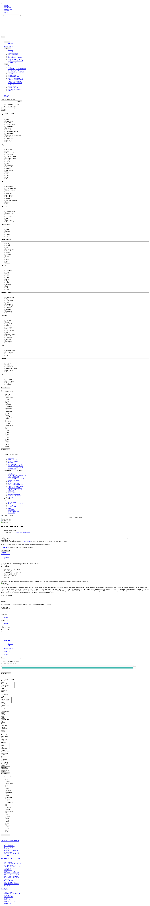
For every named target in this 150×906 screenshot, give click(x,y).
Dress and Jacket (10, 153)
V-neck (8, 343)
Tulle (7, 289)
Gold (7, 437)
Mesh (7, 279)
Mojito (8, 396)
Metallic (8, 231)
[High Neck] (5, 747)
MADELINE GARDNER (15, 489)
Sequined (8, 284)
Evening (8, 128)
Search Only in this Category (11, 104)
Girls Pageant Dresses (12, 131)
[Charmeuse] (4, 728)
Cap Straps (9, 379)
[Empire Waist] (5, 753)
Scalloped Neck (10, 334)
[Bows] (5, 724)
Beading (8, 245)
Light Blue (9, 406)
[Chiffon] (4, 730)
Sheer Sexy (9, 168)
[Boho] (5, 691)
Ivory (7, 434)
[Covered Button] (5, 705)
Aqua (7, 403)
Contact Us (7, 611)
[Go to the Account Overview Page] (1, 3)
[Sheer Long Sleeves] (6, 764)
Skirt (7, 172)
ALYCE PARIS (12, 502)
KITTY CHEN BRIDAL (15, 488)
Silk (7, 286)
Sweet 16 (8, 142)
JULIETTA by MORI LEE (15, 484)
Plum (7, 427)
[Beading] (5, 722)
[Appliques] (5, 721)
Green (7, 399)
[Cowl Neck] (5, 744)
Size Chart (3, 552)
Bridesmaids (9, 121)
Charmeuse (9, 270)
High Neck (9, 324)
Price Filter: (7, 106)
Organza (8, 281)
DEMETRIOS (12, 481)
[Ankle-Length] (4, 736)
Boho (7, 151)
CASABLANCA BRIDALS (16, 478)
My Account (7, 7)
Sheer (7, 218)
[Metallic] (3, 715)
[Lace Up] (5, 708)
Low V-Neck (9, 327)
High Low (9, 193)
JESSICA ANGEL (13, 461)
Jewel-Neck (9, 325)
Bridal (7, 119)
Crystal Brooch (10, 249)
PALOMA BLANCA (14, 494)
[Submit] (20, 15)
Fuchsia (8, 423)
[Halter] (5, 745)
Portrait (8, 332)
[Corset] (6, 702)
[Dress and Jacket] (5, 693)
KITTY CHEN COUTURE (15, 486)
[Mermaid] (5, 755)
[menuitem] (76, 6)
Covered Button (10, 211)
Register (6, 10)
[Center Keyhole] (6, 701)
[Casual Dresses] (7, 685)
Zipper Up (9, 220)
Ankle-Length (10, 297)
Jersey (7, 275)
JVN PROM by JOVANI (15, 464)
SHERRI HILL (12, 469)
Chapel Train (9, 300)
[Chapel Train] (4, 739)
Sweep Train (9, 309)
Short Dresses (9, 170)
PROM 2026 (11, 510)
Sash (7, 261)
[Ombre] (3, 717)
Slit (7, 204)
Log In (6, 12)
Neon (7, 233)
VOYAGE (11, 497)
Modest (8, 161)
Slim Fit (8, 355)
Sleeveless (9, 372)
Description (7, 557)
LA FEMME (11, 505)
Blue (7, 410)
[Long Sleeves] (6, 762)
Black (7, 441)
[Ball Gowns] (5, 690)
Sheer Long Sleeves (11, 368)
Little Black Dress (11, 156)
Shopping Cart (8, 9)
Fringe (7, 256)
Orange (8, 430)
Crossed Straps (10, 213)
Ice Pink (8, 418)
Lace (7, 258)
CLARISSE (11, 458)
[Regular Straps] (5, 768)
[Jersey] (4, 733)
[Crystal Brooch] (5, 725)
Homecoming (9, 133)
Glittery (8, 229)
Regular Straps (10, 381)
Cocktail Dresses (10, 124)
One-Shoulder (10, 330)
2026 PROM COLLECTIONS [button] (12, 455)
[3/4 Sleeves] (6, 761)
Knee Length (9, 306)
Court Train (9, 302)
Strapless (8, 339)
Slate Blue (9, 408)
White (7, 446)
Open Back (9, 197)
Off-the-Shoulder (10, 329)
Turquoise (8, 404)
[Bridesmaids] (7, 684)
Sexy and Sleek (10, 167)
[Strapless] (5, 771)
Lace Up (8, 215)
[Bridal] (7, 682)
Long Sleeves (9, 366)
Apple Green (9, 397)
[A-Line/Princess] (5, 752)
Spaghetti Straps (10, 383)
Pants (7, 163)
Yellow (8, 394)
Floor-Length (9, 304)
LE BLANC (11, 513)
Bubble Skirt (9, 186)
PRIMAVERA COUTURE (15, 466)
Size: (2, 538)
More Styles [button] (7, 498)
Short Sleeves (9, 370)
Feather (8, 252)
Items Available (8, 558)
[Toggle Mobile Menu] (1, 631)
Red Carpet (9, 140)
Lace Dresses (9, 154)
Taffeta (8, 288)
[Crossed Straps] (5, 707)
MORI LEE (11, 491)
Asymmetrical (10, 299)
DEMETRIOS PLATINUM (15, 503)
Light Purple (9, 417)
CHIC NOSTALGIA (13, 480)
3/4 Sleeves (9, 365)
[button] (7, 42)
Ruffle (7, 259)
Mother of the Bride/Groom (13, 135)
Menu (2, 37)
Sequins (8, 263)
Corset (7, 191)
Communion (9, 126)
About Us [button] (7, 640)
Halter (7, 322)
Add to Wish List (5, 550)
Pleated (8, 198)
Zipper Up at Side (11, 222)
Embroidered (9, 251)
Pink (7, 420)
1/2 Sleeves (9, 363)
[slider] (134, 667)
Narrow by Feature (9, 113)
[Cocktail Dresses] (7, 687)
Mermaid (8, 354)
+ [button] (5, 472)
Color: (3, 540)
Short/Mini (9, 307)
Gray (7, 442)
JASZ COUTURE (13, 459)
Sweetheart (9, 341)
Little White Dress (11, 158)
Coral (7, 432)
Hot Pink (8, 422)
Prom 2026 (7, 651)
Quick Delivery (27, 532)
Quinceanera (9, 138)
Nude (7, 436)
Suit (7, 173)
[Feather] (4, 731)
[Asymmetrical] (4, 738)
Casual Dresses (10, 123)
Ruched (8, 202)
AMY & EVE (11, 474)
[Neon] (3, 716)
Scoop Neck (9, 336)
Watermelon (9, 425)
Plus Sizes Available (11, 200)
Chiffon (8, 272)
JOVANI (10, 462)
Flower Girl (9, 130)
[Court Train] (4, 741)
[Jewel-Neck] (5, 748)
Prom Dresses (9, 136)
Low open (9, 216)
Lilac (7, 415)
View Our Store (8, 648)
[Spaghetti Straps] (5, 770)
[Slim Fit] (5, 756)
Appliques (9, 244)
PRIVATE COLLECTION (15, 495)
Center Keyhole (10, 190)
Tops (7, 175)
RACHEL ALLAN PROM (15, 467)
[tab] (76, 462)
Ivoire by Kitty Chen (13, 483)
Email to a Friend (5, 554)
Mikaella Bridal (12, 492)
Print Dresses (9, 165)
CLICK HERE (26, 541)
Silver (7, 444)
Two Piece (9, 179)
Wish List (6, 6)
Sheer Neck (9, 337)
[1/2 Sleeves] (6, 759)
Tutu (7, 177)
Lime (7, 401)
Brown (8, 439)
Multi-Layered (10, 195)
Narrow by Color (8, 391)
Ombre (8, 234)
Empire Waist (9, 352)
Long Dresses (9, 160)
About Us (7, 617)
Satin (7, 282)
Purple (8, 413)
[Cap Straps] (5, 767)
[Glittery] (3, 713)
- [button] (5, 456)
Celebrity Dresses (11, 188)
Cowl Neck (9, 320)
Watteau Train (10, 313)
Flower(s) (8, 254)
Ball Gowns (9, 149)
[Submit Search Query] (20, 658)
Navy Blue (9, 411)
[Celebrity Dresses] (6, 699)
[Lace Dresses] (5, 694)
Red (7, 429)
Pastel (7, 236)
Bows (7, 247)
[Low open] (5, 710)
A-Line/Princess (10, 350)
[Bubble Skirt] (6, 698)
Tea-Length (9, 311)
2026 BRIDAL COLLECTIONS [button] (13, 470)
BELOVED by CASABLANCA (17, 475)
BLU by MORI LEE (13, 477)
